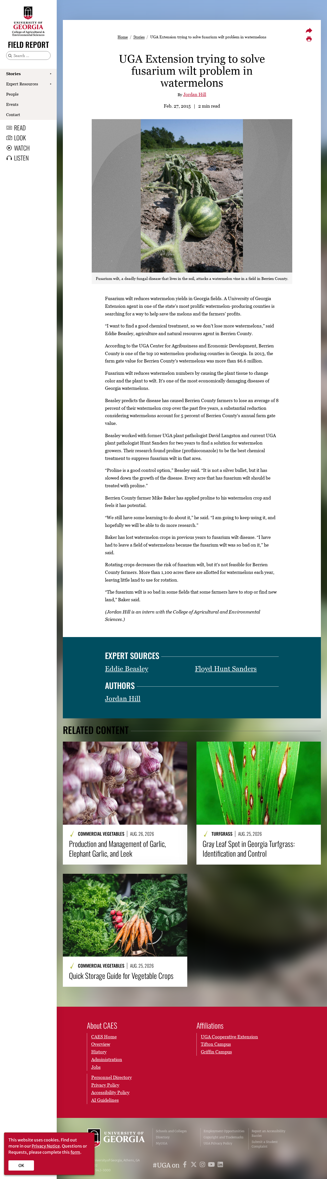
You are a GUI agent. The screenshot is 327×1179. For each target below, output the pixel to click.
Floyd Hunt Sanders (226, 669)
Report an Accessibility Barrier (268, 1133)
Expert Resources (22, 84)
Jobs (96, 1067)
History (99, 1052)
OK (21, 1165)
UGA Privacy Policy (218, 1143)
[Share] (309, 30)
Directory (163, 1137)
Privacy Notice (46, 1146)
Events (12, 104)
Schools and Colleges (171, 1131)
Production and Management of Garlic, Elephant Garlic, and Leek (117, 848)
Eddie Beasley (126, 669)
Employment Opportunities (224, 1131)
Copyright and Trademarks (223, 1137)
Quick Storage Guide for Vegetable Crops (121, 975)
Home (123, 37)
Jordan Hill (194, 94)
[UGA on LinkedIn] (220, 1165)
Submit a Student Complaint (265, 1144)
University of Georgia (116, 1139)
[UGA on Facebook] (185, 1165)
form (75, 1152)
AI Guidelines (105, 1100)
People (12, 94)
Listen (21, 157)
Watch (22, 147)
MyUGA (161, 1143)
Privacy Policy (105, 1085)
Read (20, 127)
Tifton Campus (216, 1044)
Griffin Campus (216, 1052)
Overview (100, 1044)
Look (20, 137)
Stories (13, 73)
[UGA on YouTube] (212, 1165)
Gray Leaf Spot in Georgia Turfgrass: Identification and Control (249, 848)
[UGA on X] (194, 1165)
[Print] (309, 39)
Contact (13, 114)
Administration (106, 1059)
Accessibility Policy (110, 1092)
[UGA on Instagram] (203, 1165)
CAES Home (104, 1036)
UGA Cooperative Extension (229, 1036)
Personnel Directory (111, 1077)
